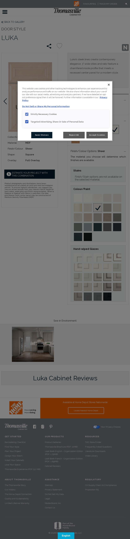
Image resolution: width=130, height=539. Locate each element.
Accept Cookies (97, 135)
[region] (65, 111)
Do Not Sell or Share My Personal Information (46, 106)
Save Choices (42, 135)
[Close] (108, 84)
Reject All (74, 135)
